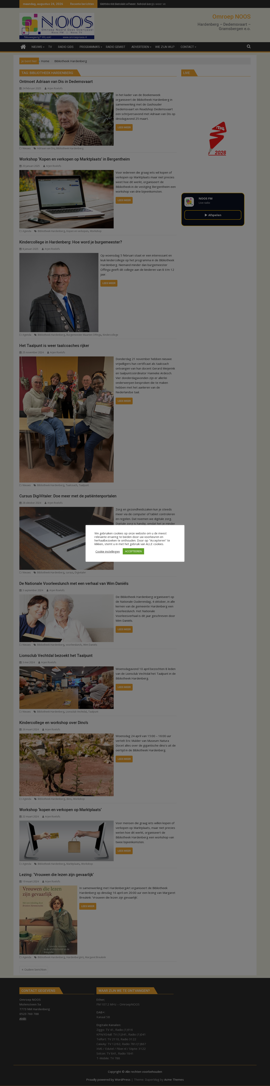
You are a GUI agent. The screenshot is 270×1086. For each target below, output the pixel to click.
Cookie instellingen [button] (107, 551)
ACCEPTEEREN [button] (133, 551)
